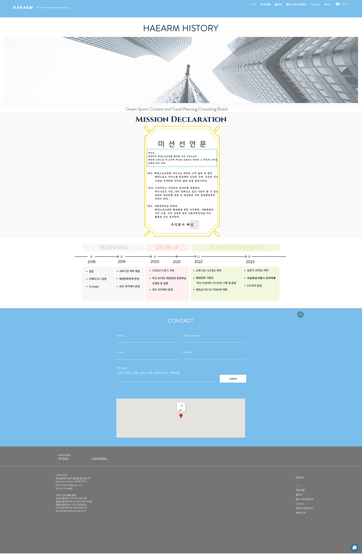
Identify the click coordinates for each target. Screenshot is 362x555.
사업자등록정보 (99, 458)
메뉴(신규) (301, 512)
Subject (187, 352)
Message (122, 368)
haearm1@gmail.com (71, 485)
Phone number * (192, 335)
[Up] (300, 314)
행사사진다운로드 (305, 499)
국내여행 (300, 490)
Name (120, 335)
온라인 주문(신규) (304, 508)
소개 (298, 485)
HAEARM (23, 7)
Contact (300, 503)
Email (120, 352)
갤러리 (299, 494)
